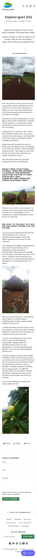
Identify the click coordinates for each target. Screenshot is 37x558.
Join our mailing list (18, 532)
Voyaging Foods (13, 549)
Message (5, 478)
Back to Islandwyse (20, 512)
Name (4, 462)
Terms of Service (25, 523)
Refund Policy (13, 526)
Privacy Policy (11, 523)
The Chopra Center (11, 369)
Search (9, 519)
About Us (27, 519)
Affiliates (17, 519)
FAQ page (25, 526)
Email (4, 470)
